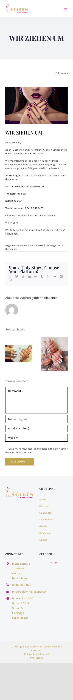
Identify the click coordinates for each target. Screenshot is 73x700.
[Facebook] (51, 563)
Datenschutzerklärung (36, 654)
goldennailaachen (17, 245)
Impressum (36, 657)
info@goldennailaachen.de (23, 591)
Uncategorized (53, 245)
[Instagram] (56, 563)
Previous (63, 73)
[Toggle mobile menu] (66, 10)
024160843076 (21, 585)
